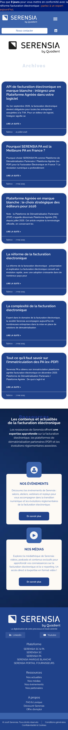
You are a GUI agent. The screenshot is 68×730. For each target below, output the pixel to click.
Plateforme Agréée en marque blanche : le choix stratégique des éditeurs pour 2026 (33, 202)
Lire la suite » (13, 124)
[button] (55, 18)
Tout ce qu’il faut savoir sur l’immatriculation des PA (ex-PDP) (32, 360)
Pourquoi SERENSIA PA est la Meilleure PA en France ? (29, 148)
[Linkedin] (56, 31)
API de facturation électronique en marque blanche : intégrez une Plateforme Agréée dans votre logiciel (33, 93)
